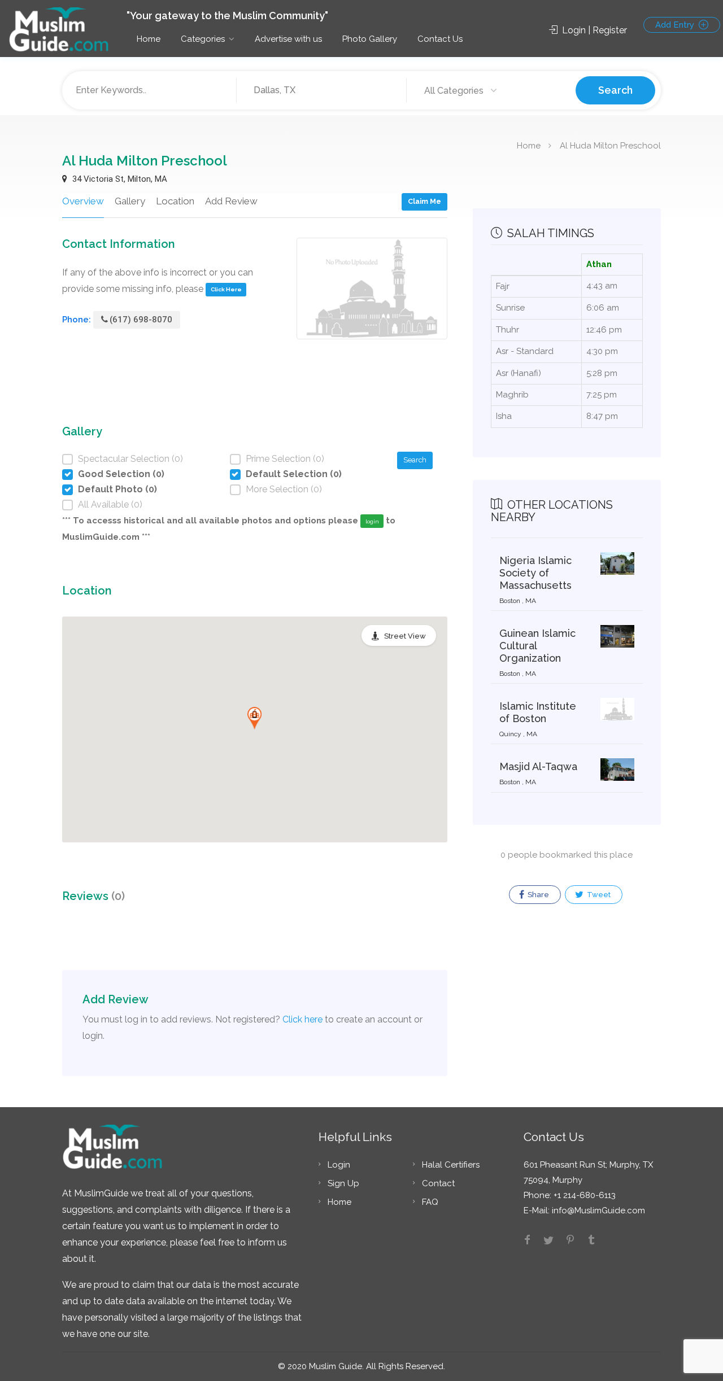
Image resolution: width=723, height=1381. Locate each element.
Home (148, 39)
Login (339, 1165)
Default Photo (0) (117, 489)
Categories (203, 39)
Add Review (231, 201)
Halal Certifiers (451, 1165)
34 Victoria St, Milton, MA (118, 179)
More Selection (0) (284, 489)
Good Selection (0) (121, 474)
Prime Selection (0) (285, 458)
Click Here (226, 289)
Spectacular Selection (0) (130, 458)
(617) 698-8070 (141, 319)
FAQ (430, 1202)
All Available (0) (110, 504)
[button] (254, 718)
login (372, 521)
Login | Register (593, 30)
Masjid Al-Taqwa (538, 766)
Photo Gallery (369, 39)
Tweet (598, 894)
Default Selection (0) (294, 474)
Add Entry (675, 25)
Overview (83, 201)
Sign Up (343, 1183)
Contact (438, 1183)
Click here (302, 1019)
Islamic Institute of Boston (537, 712)
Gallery (130, 201)
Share (537, 894)
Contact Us (440, 39)
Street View (405, 636)
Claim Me (424, 201)
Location (175, 201)
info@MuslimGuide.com (597, 1210)
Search (615, 90)
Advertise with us (288, 39)
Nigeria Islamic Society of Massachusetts (535, 572)
